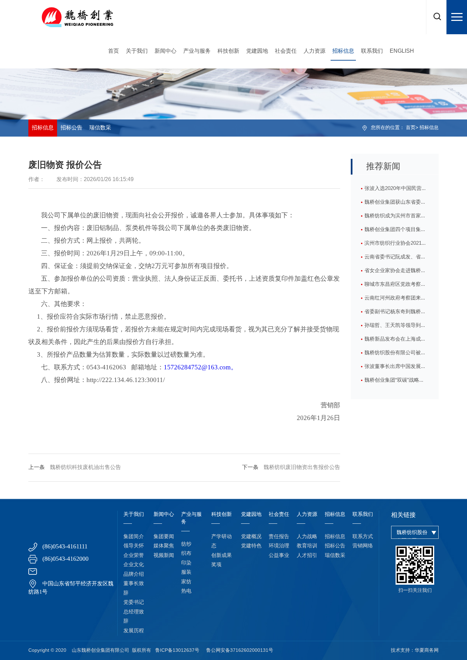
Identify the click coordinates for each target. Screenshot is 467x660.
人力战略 (307, 537)
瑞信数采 (100, 128)
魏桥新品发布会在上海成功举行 (395, 341)
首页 (113, 51)
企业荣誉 (133, 555)
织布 (186, 553)
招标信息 (343, 51)
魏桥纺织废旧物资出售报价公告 (291, 467)
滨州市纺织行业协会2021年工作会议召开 (395, 245)
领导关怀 (133, 546)
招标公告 (71, 128)
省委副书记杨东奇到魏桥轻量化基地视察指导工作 (395, 314)
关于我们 (137, 51)
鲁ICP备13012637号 (177, 650)
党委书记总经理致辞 (133, 612)
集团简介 (133, 537)
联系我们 (372, 51)
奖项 (216, 565)
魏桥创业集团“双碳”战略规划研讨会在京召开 (394, 382)
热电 (186, 591)
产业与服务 (197, 51)
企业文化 (133, 565)
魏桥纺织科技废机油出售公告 (74, 467)
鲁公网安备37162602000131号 (239, 650)
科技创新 (228, 51)
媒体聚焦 (164, 546)
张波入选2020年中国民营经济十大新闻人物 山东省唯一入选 (395, 190)
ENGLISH (402, 51)
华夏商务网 (427, 650)
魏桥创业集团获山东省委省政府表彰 (395, 204)
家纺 (186, 582)
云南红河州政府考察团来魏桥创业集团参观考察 (395, 300)
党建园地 (257, 51)
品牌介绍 (133, 574)
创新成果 (221, 555)
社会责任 (286, 51)
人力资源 (314, 51)
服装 (186, 572)
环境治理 (279, 546)
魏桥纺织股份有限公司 (412, 537)
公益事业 (279, 555)
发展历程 (133, 631)
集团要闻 (164, 537)
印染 (186, 563)
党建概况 (251, 537)
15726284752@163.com (200, 367)
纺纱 (186, 544)
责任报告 (279, 537)
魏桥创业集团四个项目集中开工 (395, 232)
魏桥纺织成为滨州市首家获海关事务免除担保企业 (395, 218)
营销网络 (362, 546)
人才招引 (307, 555)
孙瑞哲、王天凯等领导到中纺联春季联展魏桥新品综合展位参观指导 (395, 327)
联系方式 (362, 537)
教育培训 (307, 546)
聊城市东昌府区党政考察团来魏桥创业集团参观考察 (395, 286)
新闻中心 (165, 51)
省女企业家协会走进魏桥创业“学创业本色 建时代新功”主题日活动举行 (395, 273)
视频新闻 (164, 555)
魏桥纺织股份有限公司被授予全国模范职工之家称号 (395, 355)
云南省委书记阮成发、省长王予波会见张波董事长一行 (395, 259)
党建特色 (251, 546)
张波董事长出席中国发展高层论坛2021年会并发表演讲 (395, 368)
